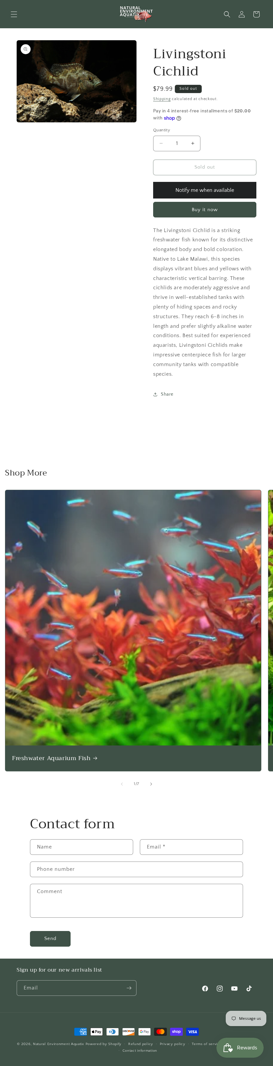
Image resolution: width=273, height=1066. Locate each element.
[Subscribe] (129, 988)
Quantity (161, 130)
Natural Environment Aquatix (58, 1044)
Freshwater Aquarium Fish (51, 758)
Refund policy (140, 1044)
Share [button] (167, 394)
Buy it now (205, 209)
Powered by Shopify (104, 1044)
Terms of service (207, 1044)
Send (50, 938)
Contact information (140, 1051)
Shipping (162, 99)
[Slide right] (151, 784)
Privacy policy (172, 1044)
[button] (14, 14)
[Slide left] (122, 784)
